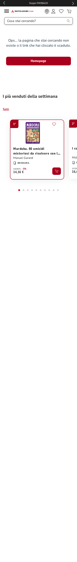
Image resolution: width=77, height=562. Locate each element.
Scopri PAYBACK (38, 3)
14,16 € (18, 172)
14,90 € (17, 169)
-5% (24, 169)
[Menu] (7, 11)
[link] (47, 11)
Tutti (6, 109)
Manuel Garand (23, 158)
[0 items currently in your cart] (69, 11)
